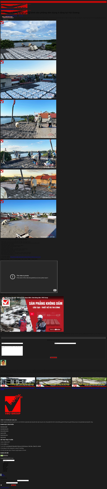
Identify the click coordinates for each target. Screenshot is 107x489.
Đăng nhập (14, 485)
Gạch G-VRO (3, 433)
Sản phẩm (5, 465)
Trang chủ (5, 20)
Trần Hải (21, 15)
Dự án (13, 9)
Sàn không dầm (3, 426)
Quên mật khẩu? (4, 487)
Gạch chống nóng (4, 431)
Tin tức (5, 469)
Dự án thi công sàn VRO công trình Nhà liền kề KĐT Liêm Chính (89, 388)
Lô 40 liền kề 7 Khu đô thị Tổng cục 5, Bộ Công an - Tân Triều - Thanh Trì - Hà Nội (23, 446)
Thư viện (5, 468)
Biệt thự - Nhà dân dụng (7, 9)
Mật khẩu (3, 482)
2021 (1, 9)
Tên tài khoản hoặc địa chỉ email (8, 480)
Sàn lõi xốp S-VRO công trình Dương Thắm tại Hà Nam (50, 388)
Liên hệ (5, 471)
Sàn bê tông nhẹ (4, 435)
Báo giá (5, 466)
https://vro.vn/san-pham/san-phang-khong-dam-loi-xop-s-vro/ (25, 257)
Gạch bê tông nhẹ (4, 428)
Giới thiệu (5, 464)
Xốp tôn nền (3, 437)
